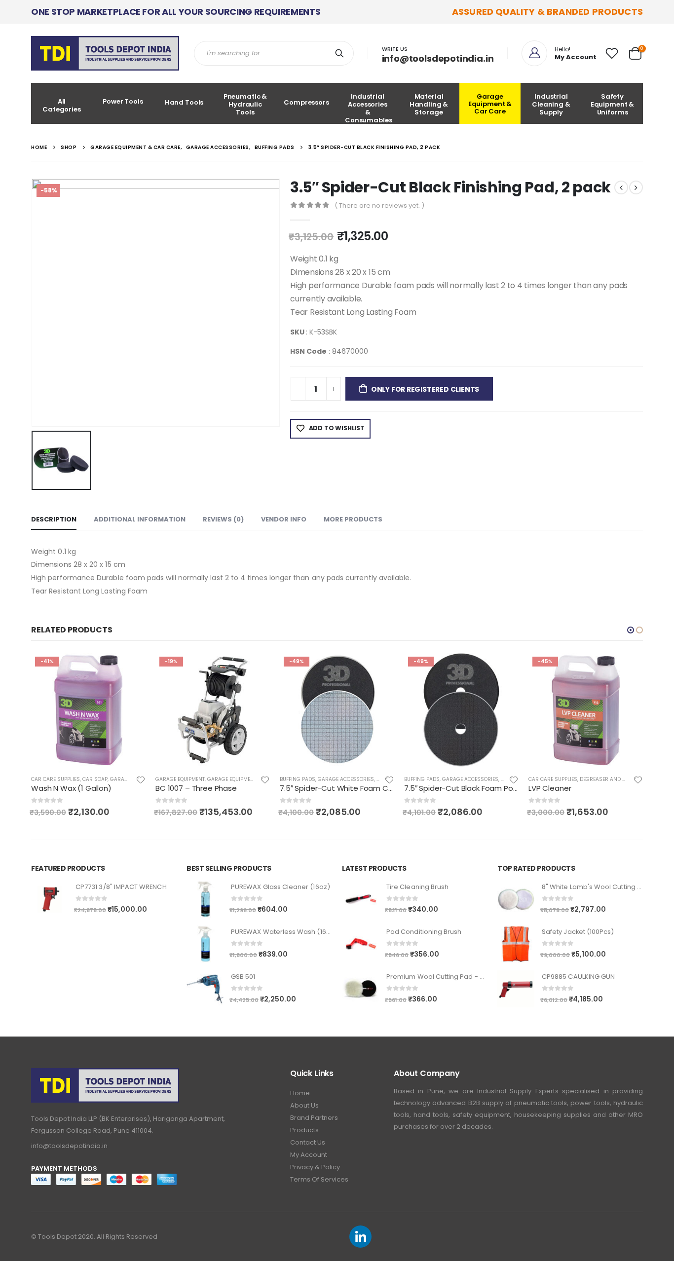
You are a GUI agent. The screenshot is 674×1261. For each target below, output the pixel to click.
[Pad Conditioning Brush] (360, 944)
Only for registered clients (425, 389)
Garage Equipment (180, 779)
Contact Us (307, 1142)
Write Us (395, 49)
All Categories (61, 105)
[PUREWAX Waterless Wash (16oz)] (205, 944)
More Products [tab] (353, 519)
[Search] (341, 53)
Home (300, 1093)
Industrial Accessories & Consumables (368, 108)
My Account (308, 1154)
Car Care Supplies (55, 779)
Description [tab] (53, 519)
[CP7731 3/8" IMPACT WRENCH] (49, 899)
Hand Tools (184, 102)
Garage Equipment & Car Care (490, 104)
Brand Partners (314, 1117)
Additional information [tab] (140, 519)
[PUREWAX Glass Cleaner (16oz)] (205, 899)
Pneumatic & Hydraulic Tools (245, 104)
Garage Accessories (346, 779)
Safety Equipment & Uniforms (613, 104)
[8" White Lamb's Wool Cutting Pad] (515, 899)
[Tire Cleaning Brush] (360, 899)
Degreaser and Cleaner (612, 779)
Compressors (306, 102)
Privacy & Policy (315, 1167)
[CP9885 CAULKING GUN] (515, 988)
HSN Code (308, 351)
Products (304, 1130)
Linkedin (360, 1236)
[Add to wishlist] (141, 779)
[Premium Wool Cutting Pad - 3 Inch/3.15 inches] (360, 988)
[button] (630, 630)
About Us (304, 1105)
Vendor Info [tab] (283, 519)
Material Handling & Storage (429, 104)
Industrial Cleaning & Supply (551, 104)
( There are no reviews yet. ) (379, 205)
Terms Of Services (319, 1179)
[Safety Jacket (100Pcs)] (515, 944)
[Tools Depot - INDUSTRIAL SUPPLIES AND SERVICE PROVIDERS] (105, 53)
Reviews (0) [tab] (223, 519)
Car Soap (95, 779)
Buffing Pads (297, 779)
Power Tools (123, 101)
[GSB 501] (205, 988)
